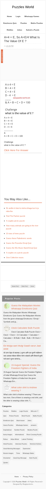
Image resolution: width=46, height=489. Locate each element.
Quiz (4, 416)
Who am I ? (34, 411)
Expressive (26, 449)
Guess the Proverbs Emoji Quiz (19, 243)
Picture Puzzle (14, 416)
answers (33, 425)
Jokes (19, 30)
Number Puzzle (19, 430)
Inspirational (7, 430)
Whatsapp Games (31, 16)
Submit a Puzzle (32, 30)
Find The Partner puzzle (15, 216)
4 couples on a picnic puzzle (17, 253)
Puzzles (23, 23)
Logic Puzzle (23, 411)
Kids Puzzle (33, 458)
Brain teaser (21, 420)
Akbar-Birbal (15, 439)
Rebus (5, 439)
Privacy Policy (28, 477)
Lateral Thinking (27, 439)
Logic (18, 16)
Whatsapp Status (28, 453)
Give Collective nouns (15, 257)
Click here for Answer (16, 150)
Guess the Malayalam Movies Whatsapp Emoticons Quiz (25, 307)
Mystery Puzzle (32, 430)
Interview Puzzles (21, 444)
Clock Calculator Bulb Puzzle (25, 328)
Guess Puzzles (8, 425)
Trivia (18, 453)
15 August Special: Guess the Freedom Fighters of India (25, 366)
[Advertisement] (22, 66)
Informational (19, 434)
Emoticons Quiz (10, 23)
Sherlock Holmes (35, 444)
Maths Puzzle (37, 416)
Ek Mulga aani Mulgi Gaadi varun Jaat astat (22, 347)
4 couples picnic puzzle (15, 221)
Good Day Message (19, 458)
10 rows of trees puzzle (15, 233)
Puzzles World (23, 7)
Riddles (10, 30)
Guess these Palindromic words (19, 238)
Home (9, 16)
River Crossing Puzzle (34, 434)
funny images (7, 434)
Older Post (25, 286)
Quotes (5, 463)
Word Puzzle (26, 416)
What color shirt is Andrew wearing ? (24, 389)
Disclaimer (6, 458)
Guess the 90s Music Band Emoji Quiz (21, 248)
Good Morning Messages (11, 449)
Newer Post (15, 286)
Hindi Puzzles (8, 444)
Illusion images (8, 453)
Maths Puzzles (37, 23)
